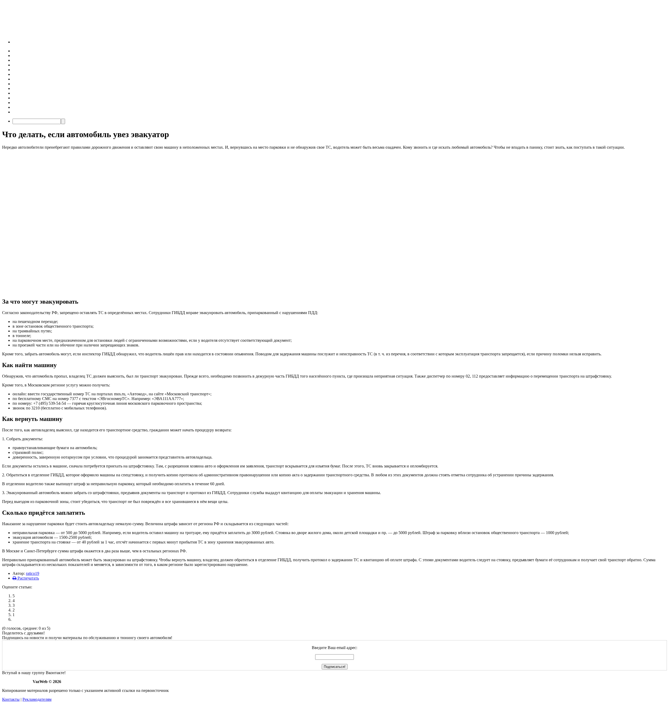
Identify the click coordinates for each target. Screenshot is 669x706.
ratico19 (32, 573)
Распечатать (27, 578)
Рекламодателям (36, 699)
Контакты (11, 699)
